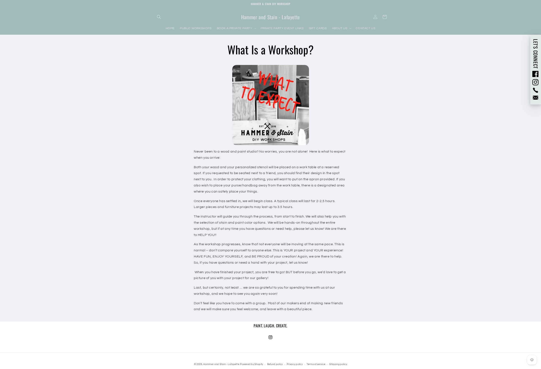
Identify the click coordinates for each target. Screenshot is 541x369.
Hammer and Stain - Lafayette (221, 364)
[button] (159, 17)
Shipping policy (338, 364)
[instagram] (535, 82)
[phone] (535, 90)
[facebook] (535, 74)
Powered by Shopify (251, 364)
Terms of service (316, 364)
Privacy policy (295, 364)
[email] (535, 97)
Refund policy (275, 364)
